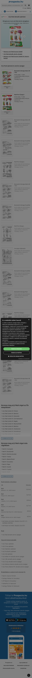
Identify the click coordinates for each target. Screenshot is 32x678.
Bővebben (11, 345)
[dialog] (16, 339)
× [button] (28, 319)
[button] (16, 356)
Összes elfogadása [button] (16, 349)
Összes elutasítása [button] (16, 352)
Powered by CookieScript (24, 358)
